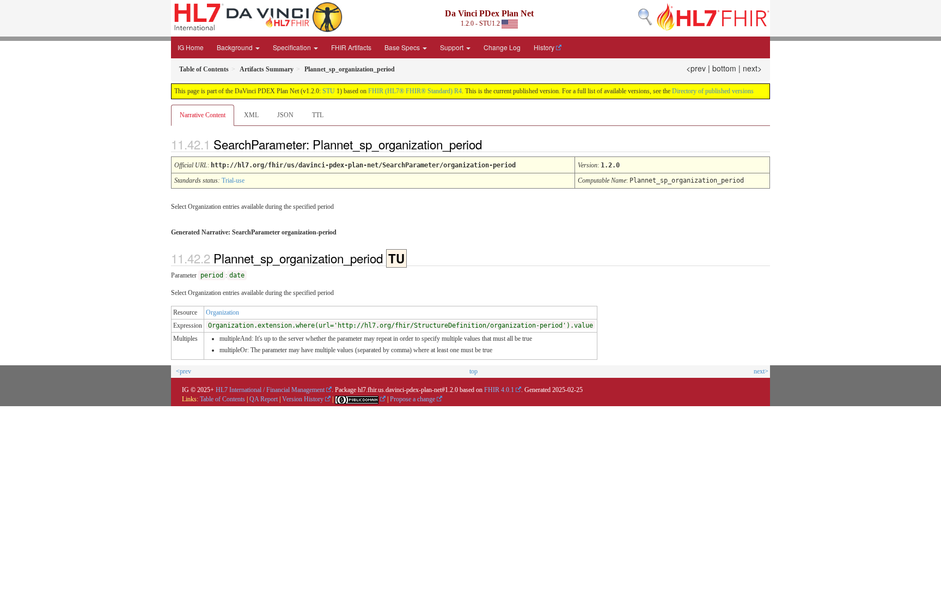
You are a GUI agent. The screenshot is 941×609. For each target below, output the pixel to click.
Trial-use (233, 180)
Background (235, 47)
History (544, 47)
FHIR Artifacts (351, 47)
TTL (317, 115)
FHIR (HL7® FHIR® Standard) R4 (415, 91)
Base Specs (402, 47)
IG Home (191, 47)
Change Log (502, 47)
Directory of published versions (713, 91)
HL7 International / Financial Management (270, 390)
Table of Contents (222, 399)
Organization (222, 312)
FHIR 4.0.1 (499, 390)
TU (396, 258)
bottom (724, 68)
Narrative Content (202, 115)
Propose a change (412, 399)
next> (752, 68)
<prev (696, 68)
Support (452, 47)
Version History (302, 399)
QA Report (263, 399)
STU (328, 91)
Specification (293, 47)
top (473, 371)
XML (251, 115)
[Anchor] (491, 144)
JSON (285, 115)
